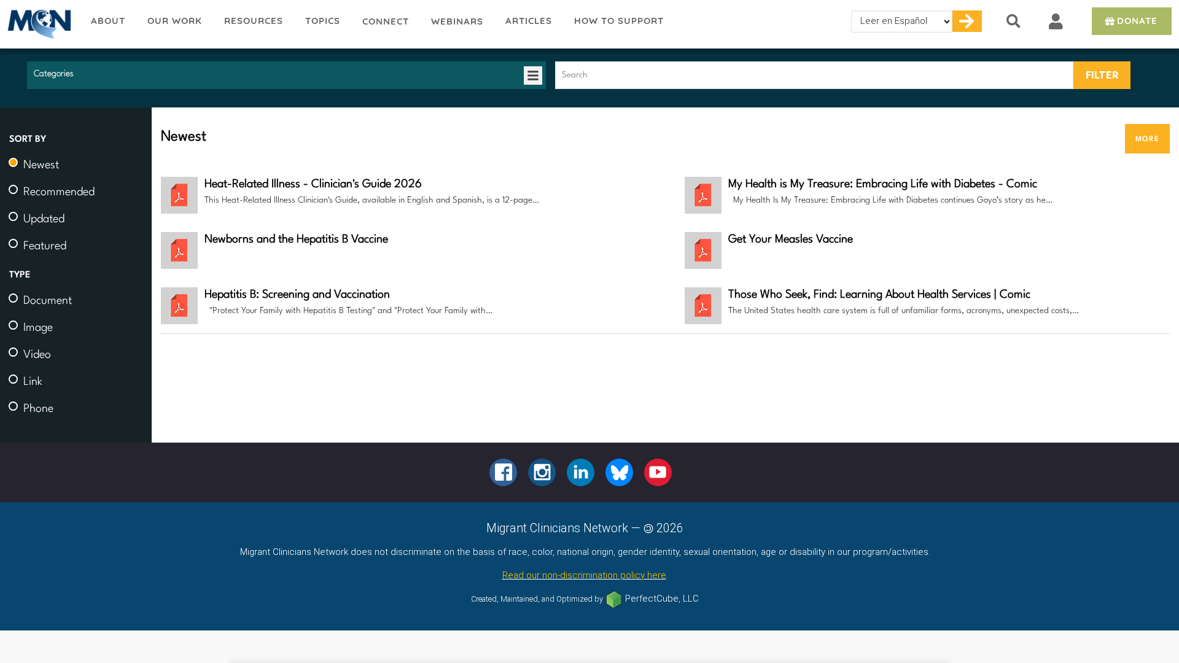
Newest (41, 165)
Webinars (457, 21)
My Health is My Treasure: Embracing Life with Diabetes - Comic (882, 184)
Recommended (59, 192)
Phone (38, 408)
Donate (1137, 20)
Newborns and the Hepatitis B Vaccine (296, 239)
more (1147, 138)
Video (37, 354)
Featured (44, 246)
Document (47, 300)
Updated (43, 219)
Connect (385, 21)
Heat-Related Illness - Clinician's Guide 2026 (313, 184)
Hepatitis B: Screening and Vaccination (297, 294)
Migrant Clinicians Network (40, 24)
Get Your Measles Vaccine (790, 239)
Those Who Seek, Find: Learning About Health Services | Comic (879, 294)
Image (38, 327)
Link (32, 381)
